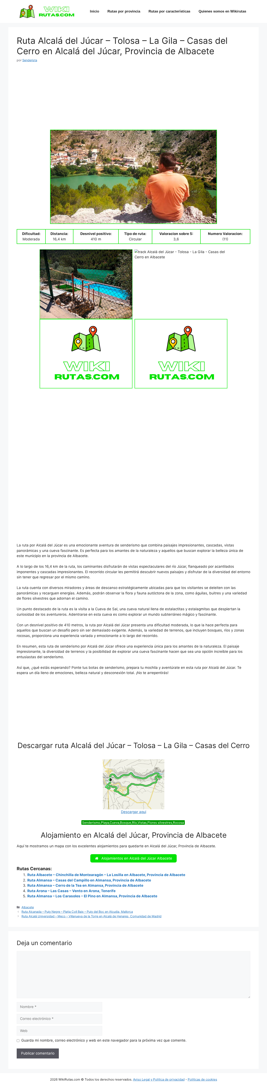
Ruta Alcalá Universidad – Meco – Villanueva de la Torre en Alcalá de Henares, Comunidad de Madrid (91, 916)
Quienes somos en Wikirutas (222, 11)
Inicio (94, 11)
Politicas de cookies (202, 1079)
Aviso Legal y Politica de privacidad (159, 1079)
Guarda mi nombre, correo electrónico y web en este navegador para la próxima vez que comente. (103, 1040)
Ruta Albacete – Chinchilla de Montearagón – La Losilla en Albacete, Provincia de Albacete (106, 875)
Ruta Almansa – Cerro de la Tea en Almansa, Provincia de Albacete (85, 885)
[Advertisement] (133, 99)
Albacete (27, 907)
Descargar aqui (133, 812)
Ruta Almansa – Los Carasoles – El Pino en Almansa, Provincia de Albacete (92, 896)
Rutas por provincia (123, 11)
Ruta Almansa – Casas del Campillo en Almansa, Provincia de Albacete (89, 880)
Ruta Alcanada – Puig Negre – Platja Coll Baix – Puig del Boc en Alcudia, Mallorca (77, 911)
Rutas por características (169, 11)
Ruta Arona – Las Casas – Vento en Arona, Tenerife (71, 891)
